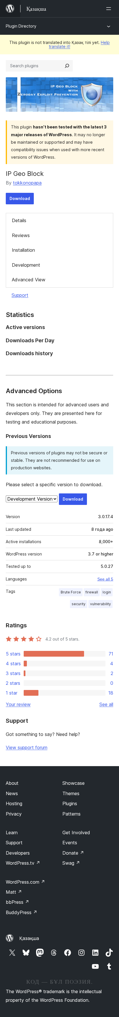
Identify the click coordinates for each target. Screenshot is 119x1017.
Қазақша (29, 938)
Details (19, 220)
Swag (71, 863)
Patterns (71, 814)
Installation (23, 250)
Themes (70, 793)
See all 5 (105, 579)
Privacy (14, 814)
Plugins (69, 803)
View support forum (26, 747)
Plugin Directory (21, 26)
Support (20, 295)
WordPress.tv (23, 863)
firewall (91, 592)
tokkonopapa (27, 183)
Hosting (14, 803)
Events (69, 842)
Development (26, 265)
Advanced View (28, 279)
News (12, 793)
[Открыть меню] (110, 8)
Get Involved (76, 832)
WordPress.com (25, 882)
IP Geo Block (25, 173)
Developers (18, 853)
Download (20, 198)
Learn (12, 832)
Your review (18, 704)
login (107, 592)
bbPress (17, 902)
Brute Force (71, 592)
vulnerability (100, 604)
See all (106, 704)
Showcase (73, 783)
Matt (14, 892)
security (78, 604)
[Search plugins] (67, 66)
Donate (73, 853)
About (12, 783)
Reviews (21, 235)
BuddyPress (21, 912)
